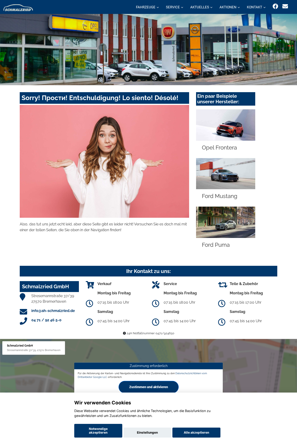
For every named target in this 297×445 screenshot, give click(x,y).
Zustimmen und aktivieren (148, 387)
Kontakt (254, 7)
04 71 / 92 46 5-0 (46, 320)
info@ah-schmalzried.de (53, 311)
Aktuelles (199, 7)
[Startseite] (18, 7)
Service (173, 7)
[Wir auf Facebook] (275, 6)
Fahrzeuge (145, 7)
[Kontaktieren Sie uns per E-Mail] (285, 6)
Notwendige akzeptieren (98, 430)
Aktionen (228, 7)
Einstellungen (147, 432)
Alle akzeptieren (196, 432)
